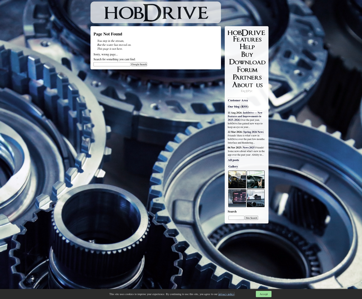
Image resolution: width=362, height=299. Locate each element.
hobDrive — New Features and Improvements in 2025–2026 (245, 116)
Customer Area (238, 100)
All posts (233, 160)
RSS (244, 106)
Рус (250, 91)
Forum (234, 69)
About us (236, 84)
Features (236, 39)
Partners (235, 76)
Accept (264, 294)
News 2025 (249, 147)
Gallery (233, 166)
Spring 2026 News (253, 132)
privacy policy (226, 294)
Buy (233, 54)
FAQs (234, 46)
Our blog (233, 106)
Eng (243, 91)
